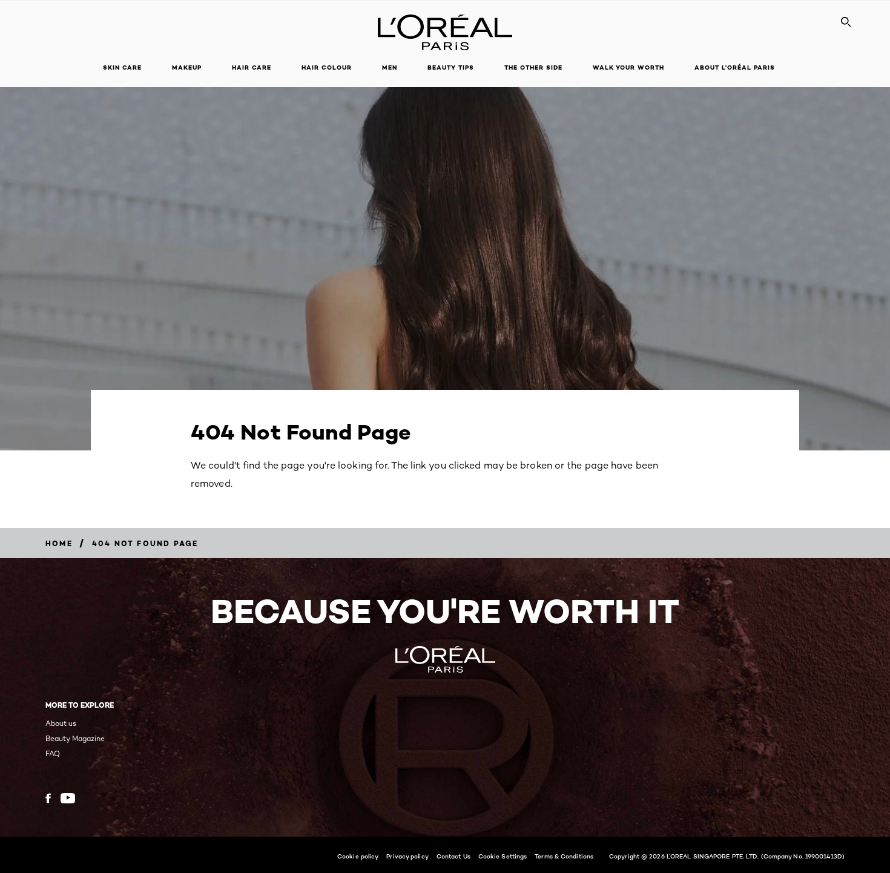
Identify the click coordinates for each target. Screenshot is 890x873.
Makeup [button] (187, 67)
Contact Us (453, 856)
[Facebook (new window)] (48, 798)
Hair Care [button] (251, 67)
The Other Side (533, 67)
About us (60, 723)
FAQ (52, 753)
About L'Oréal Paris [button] (734, 67)
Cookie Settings (502, 856)
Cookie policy (357, 856)
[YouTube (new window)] (68, 798)
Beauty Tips (450, 67)
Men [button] (389, 67)
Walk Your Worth (628, 67)
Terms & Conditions (564, 856)
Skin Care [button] (122, 67)
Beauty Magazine (75, 738)
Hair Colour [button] (327, 67)
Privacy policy (407, 856)
